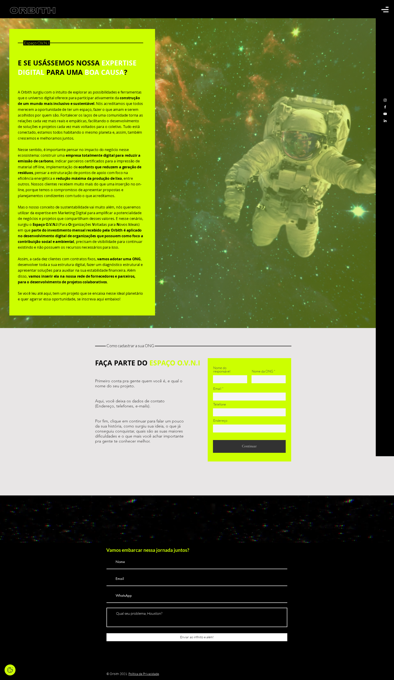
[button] (385, 9)
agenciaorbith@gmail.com (192, 645)
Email (217, 388)
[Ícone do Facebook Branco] (385, 107)
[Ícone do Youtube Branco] (385, 114)
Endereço (220, 420)
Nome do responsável (222, 369)
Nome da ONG (262, 371)
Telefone (219, 404)
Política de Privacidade (143, 674)
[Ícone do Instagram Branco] (385, 100)
